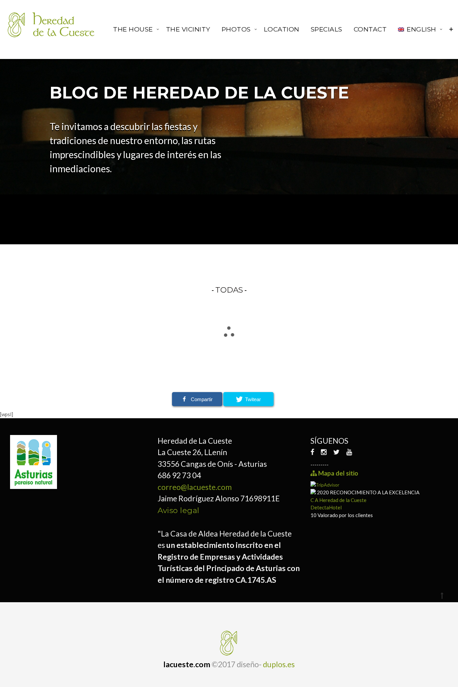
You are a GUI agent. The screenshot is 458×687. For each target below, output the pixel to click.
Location (281, 29)
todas (229, 290)
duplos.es (279, 664)
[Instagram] (324, 451)
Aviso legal (178, 510)
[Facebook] (314, 451)
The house (133, 29)
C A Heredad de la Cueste (338, 500)
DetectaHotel (326, 507)
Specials (326, 29)
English (421, 29)
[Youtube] (349, 451)
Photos (236, 29)
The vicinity (188, 29)
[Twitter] (336, 451)
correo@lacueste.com (195, 487)
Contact (370, 29)
